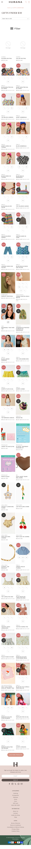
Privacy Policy (15, 829)
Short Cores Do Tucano (6, 146)
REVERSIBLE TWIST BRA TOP (7, 328)
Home (9, 7)
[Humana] (15, 2)
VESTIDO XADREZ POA (22, 626)
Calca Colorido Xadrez (6, 236)
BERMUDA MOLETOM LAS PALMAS (7, 747)
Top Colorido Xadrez (22, 206)
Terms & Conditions (15, 825)
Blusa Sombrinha (21, 146)
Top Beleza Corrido (7, 117)
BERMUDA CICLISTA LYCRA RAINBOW (6, 717)
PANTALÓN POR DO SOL (22, 717)
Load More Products (15, 754)
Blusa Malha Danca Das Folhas (22, 267)
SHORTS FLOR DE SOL (7, 389)
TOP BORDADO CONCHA (7, 417)
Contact (15, 813)
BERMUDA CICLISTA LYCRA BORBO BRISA (21, 657)
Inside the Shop (15, 815)
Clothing (15, 793)
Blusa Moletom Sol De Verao (7, 88)
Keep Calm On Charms (22, 536)
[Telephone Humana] (15, 784)
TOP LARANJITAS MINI (7, 596)
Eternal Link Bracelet (5, 567)
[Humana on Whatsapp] (18, 784)
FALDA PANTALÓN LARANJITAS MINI (20, 597)
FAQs (15, 817)
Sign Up (15, 780)
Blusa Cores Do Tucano (6, 176)
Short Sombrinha (21, 117)
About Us (15, 811)
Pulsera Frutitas (6, 58)
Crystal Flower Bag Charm (7, 507)
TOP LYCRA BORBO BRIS (22, 359)
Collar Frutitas (21, 58)
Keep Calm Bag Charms (5, 537)
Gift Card (15, 803)
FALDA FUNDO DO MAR (7, 656)
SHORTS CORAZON (21, 747)
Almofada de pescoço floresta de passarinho (22, 329)
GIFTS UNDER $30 (18, 7)
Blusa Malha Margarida (20, 176)
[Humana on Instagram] (12, 784)
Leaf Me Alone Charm (22, 506)
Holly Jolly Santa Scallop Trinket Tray (7, 687)
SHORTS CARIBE (20, 389)
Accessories (15, 795)
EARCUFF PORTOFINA (7, 296)
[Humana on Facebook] (9, 784)
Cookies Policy (15, 831)
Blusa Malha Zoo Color (6, 206)
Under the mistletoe (7, 446)
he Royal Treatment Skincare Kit (22, 447)
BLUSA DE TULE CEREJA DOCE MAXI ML (22, 687)
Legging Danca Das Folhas (7, 267)
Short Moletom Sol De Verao (22, 88)
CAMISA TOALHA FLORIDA (20, 567)
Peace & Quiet (5, 476)
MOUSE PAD (19, 417)
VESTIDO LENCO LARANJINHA (5, 627)
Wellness (15, 797)
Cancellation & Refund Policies (15, 827)
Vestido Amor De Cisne (21, 236)
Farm (15, 801)
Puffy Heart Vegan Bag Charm (21, 477)
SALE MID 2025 (15, 805)
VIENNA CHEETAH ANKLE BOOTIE (22, 297)
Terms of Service (15, 823)
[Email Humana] (22, 784)
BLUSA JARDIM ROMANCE (5, 359)
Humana (12, 837)
